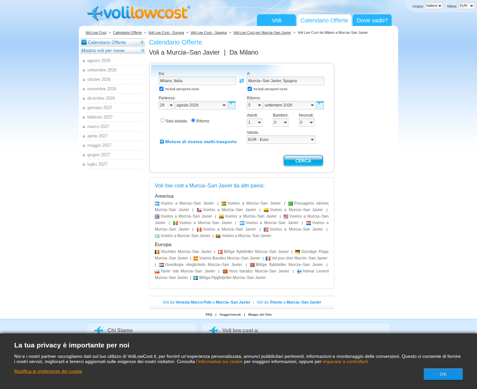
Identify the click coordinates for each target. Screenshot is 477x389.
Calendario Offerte (324, 20)
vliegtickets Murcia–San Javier (203, 264)
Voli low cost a (239, 330)
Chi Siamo (120, 330)
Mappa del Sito (260, 314)
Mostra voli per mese (103, 50)
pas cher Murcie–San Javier (299, 258)
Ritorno (202, 121)
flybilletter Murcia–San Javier (256, 251)
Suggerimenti (230, 314)
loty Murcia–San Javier (188, 271)
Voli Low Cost (95, 32)
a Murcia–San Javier (187, 203)
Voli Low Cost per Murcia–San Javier (262, 32)
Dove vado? (372, 20)
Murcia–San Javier (186, 251)
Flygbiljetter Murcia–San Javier (232, 277)
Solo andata (176, 121)
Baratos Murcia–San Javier (229, 258)
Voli (276, 20)
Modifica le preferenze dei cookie (48, 371)
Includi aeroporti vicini (182, 89)
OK (443, 374)
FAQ (209, 314)
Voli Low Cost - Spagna (208, 32)
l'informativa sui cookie (219, 361)
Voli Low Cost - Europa (166, 32)
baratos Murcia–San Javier (259, 271)
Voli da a (207, 302)
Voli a (184, 52)
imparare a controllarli (345, 361)
